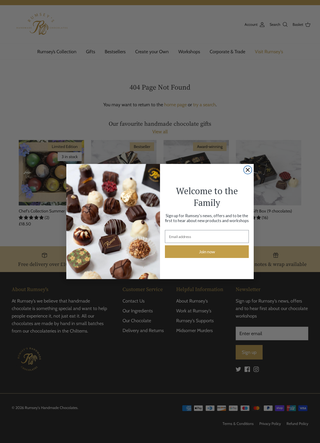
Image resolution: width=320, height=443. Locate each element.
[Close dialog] (248, 170)
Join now (207, 251)
